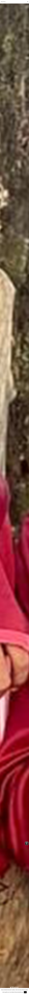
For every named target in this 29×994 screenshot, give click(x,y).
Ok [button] (25, 992)
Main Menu (3, 1)
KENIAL (14, 987)
